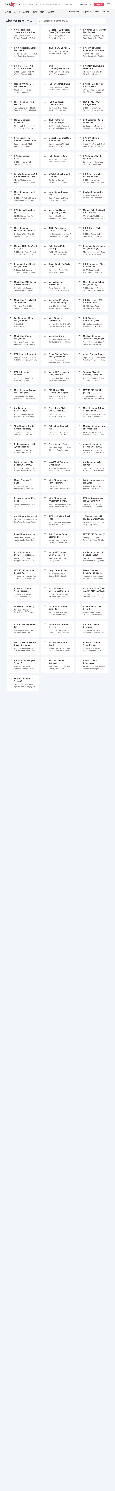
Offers (97, 12)
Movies (8, 12)
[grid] (57, 358)
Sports (42, 12)
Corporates (86, 12)
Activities (52, 12)
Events (26, 12)
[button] (50, 4)
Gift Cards (106, 12)
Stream (17, 12)
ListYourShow (73, 12)
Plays (34, 12)
